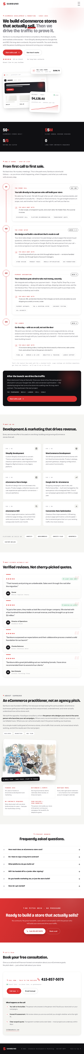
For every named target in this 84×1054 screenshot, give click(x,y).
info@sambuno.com (12, 1030)
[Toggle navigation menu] (79, 4)
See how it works (33, 52)
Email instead (30, 991)
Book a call (53, 931)
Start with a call (11, 52)
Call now (13, 991)
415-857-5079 (52, 979)
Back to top (74, 1048)
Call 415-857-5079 (36, 931)
